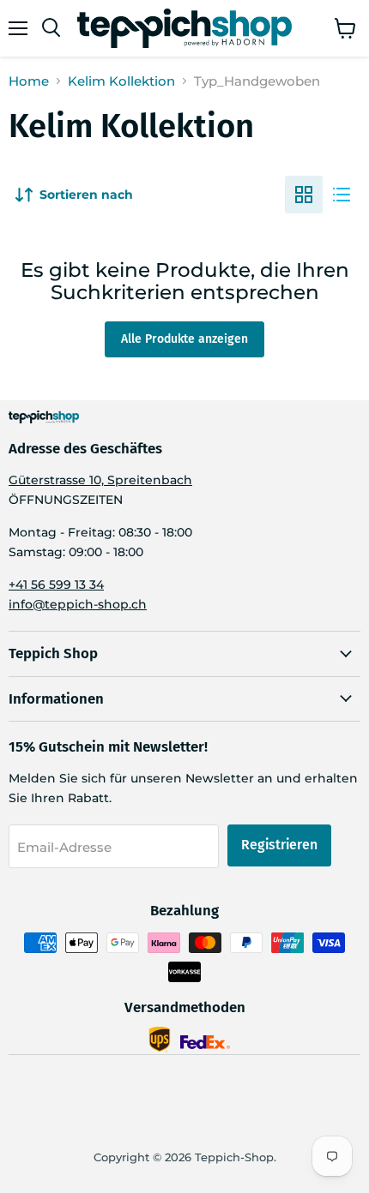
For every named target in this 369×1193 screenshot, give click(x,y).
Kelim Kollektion (121, 81)
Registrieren (279, 844)
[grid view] (304, 194)
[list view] (341, 194)
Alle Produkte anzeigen (184, 339)
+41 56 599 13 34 (56, 584)
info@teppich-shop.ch (78, 604)
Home (29, 81)
